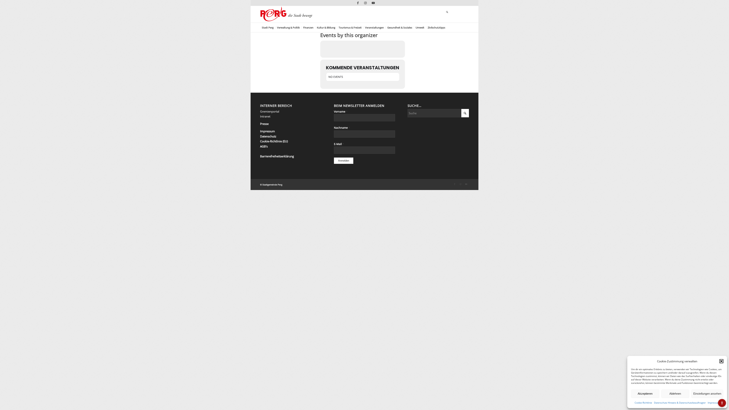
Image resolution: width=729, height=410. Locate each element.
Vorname (340, 111)
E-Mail (339, 144)
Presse (264, 124)
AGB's (264, 146)
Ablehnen (675, 393)
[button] (721, 361)
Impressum (714, 402)
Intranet (265, 116)
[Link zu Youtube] (373, 3)
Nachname (342, 127)
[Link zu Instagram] (365, 3)
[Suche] (447, 12)
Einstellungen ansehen (707, 393)
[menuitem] (267, 27)
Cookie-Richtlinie (643, 402)
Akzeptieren (645, 393)
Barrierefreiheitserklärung (277, 156)
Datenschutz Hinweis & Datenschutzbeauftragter (680, 402)
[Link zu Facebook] (358, 3)
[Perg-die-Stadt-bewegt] (286, 14)
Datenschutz (268, 136)
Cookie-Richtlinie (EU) (274, 141)
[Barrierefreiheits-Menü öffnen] (722, 403)
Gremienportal (269, 111)
